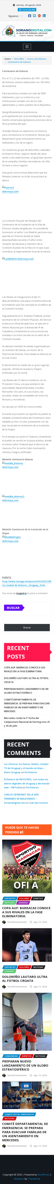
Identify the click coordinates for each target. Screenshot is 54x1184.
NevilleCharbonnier (17, 922)
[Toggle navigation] (27, 47)
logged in (21, 593)
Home (7, 58)
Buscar (13, 607)
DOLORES (19, 58)
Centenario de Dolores (19, 61)
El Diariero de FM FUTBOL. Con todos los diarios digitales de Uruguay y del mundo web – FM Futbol (27, 783)
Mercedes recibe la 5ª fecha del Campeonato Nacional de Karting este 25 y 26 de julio (27, 722)
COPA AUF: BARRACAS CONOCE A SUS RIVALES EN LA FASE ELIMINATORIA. (26, 912)
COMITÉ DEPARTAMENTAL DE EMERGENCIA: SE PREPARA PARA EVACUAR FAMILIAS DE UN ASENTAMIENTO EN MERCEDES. (25, 1132)
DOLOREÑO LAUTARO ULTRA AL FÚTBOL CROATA (24, 978)
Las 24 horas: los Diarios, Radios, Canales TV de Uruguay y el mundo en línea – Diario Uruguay (26, 768)
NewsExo (19, 1178)
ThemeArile (34, 1178)
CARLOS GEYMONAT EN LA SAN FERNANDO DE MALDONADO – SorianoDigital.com (21, 798)
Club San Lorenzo (38, 802)
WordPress (44, 1174)
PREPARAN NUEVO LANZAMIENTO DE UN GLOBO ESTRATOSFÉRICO (25, 1065)
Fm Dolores (31, 772)
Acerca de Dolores (36, 58)
